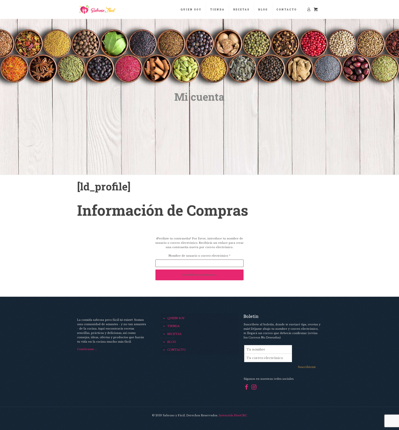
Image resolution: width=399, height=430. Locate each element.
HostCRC (240, 415)
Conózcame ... (87, 349)
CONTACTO (176, 350)
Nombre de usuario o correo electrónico (206, 255)
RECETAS (174, 334)
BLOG (171, 342)
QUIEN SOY (176, 318)
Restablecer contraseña (199, 275)
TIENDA (173, 326)
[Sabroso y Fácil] (97, 9)
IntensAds (226, 415)
